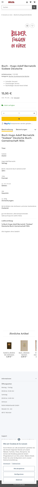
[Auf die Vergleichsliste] (27, 26)
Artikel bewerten (8, 247)
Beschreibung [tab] (7, 129)
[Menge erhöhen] (34, 113)
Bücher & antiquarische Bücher (19, 76)
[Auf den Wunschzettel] (32, 26)
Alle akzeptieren (19, 468)
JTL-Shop (22, 484)
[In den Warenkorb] (3, 21)
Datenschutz (16, 463)
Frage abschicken (19, 326)
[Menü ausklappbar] (3, 1)
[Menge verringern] (4, 113)
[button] (27, 2)
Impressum (6, 463)
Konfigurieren (19, 474)
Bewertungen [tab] (21, 129)
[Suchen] (34, 7)
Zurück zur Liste (7, 15)
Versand (16, 98)
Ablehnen (19, 480)
